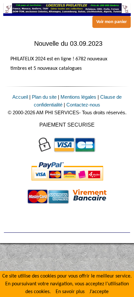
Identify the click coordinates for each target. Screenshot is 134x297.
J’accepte (99, 291)
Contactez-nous (83, 104)
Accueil (20, 97)
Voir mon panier (111, 21)
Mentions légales (78, 97)
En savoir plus (70, 291)
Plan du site (44, 97)
